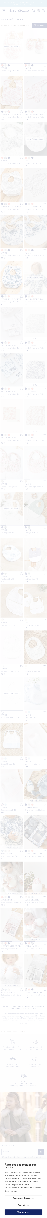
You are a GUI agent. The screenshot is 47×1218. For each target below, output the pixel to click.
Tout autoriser (23, 1212)
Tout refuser (23, 1205)
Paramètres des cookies (23, 1198)
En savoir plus (11, 1191)
